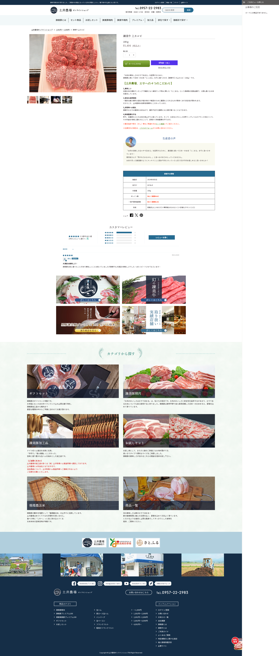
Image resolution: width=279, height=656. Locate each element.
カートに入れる (135, 63)
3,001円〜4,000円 (141, 620)
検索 (189, 10)
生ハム (99, 610)
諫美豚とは (162, 624)
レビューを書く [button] (162, 237)
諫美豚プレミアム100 (64, 613)
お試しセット (134, 443)
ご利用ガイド (163, 631)
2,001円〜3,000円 (141, 617)
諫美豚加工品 (38, 443)
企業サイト (184, 2)
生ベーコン (100, 620)
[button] (109, 232)
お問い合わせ (163, 613)
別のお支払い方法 (164, 67)
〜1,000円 (138, 610)
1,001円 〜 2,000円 (63, 30)
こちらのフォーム (146, 128)
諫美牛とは (162, 628)
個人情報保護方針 (165, 642)
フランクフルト (102, 624)
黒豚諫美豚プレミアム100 (66, 617)
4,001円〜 (138, 624)
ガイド (176, 2)
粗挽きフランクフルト (105, 628)
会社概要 (161, 620)
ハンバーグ (100, 617)
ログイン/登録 (159, 2)
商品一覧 (169, 2)
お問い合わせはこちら (139, 592)
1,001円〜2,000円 (141, 613)
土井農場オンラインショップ (42, 30)
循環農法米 (37, 505)
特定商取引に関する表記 (167, 638)
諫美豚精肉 (133, 393)
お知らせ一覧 (163, 617)
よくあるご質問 (164, 635)
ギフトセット (38, 393)
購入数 (125, 51)
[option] (32, 100)
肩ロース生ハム (102, 613)
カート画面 (160, 124)
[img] (68, 255)
